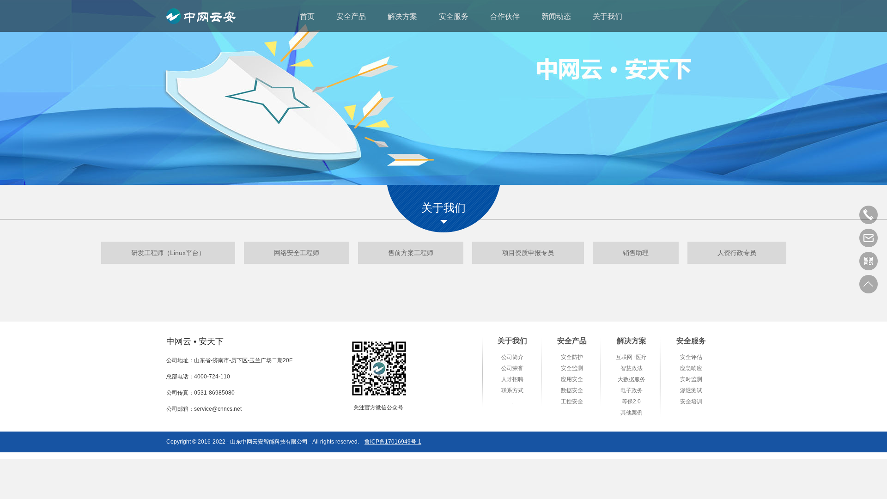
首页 (307, 16)
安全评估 (691, 357)
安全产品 (351, 16)
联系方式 (512, 390)
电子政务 (631, 390)
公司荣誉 (512, 368)
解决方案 (402, 16)
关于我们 (607, 16)
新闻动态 (556, 16)
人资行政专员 (736, 252)
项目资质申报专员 (528, 252)
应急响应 (691, 368)
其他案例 (631, 412)
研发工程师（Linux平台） (168, 252)
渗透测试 (691, 390)
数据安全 (572, 390)
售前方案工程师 (410, 252)
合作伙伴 (505, 16)
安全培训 (691, 401)
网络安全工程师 (296, 252)
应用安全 (572, 379)
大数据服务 (631, 379)
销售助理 (636, 252)
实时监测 (691, 379)
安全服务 (453, 16)
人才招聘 (512, 379)
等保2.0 (631, 401)
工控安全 (572, 401)
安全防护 (572, 357)
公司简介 (512, 357)
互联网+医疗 (631, 357)
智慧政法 (631, 368)
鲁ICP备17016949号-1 (393, 441)
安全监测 (572, 368)
